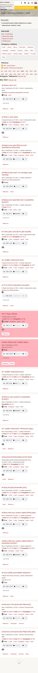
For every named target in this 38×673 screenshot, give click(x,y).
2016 (10, 74)
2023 (18, 71)
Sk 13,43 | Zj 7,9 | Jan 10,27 (18, 265)
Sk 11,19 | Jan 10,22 (14, 237)
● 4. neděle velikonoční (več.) (13, 260)
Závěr (9, 95)
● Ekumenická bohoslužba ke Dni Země (17, 457)
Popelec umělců (18, 54)
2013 (23, 74)
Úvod (5, 95)
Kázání (22, 125)
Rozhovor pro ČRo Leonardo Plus (11, 180)
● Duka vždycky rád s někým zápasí (15, 342)
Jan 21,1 (8, 404)
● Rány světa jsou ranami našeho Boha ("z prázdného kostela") (17, 542)
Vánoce (15, 47)
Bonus (12, 109)
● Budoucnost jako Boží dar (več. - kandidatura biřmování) (14, 146)
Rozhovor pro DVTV (7, 347)
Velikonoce (5, 109)
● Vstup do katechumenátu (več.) (14, 487)
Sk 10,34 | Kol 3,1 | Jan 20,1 (18, 639)
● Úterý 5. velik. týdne (10, 117)
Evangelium (16, 125)
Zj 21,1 (6, 207)
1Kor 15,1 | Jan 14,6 (13, 319)
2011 (31, 74)
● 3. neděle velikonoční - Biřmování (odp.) (17, 429)
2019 (35, 71)
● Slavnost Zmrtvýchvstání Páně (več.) (16, 604)
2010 (35, 74)
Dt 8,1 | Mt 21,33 (13, 464)
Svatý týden (14, 623)
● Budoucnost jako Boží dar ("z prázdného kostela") (18, 201)
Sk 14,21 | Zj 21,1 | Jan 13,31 (19, 152)
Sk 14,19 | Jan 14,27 (14, 122)
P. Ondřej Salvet (6, 41)
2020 (31, 71)
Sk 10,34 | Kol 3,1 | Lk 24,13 (18, 611)
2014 (18, 74)
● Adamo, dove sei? (9, 85)
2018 (2, 74)
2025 (9, 71)
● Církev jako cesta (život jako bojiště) (16, 232)
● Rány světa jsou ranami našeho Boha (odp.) (19, 512)
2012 (27, 74)
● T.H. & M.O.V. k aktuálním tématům (15, 285)
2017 (6, 74)
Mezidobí (13, 50)
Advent (9, 47)
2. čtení (15, 155)
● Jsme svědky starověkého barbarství (16, 573)
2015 (14, 74)
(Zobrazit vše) (22, 76)
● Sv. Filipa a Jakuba (9, 314)
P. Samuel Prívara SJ (7, 38)
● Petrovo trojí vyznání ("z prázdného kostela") (16, 398)
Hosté (4, 449)
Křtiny (27, 654)
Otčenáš (26, 54)
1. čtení (10, 125)
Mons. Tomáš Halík (7, 34)
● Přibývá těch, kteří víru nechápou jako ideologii (17, 174)
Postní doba (22, 47)
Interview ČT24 (6, 580)
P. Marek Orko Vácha (7, 36)
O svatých (33, 54)
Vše (2, 71)
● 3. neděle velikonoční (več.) (13, 372)
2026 (5, 71)
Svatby (26, 50)
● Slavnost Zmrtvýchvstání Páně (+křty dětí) (18, 632)
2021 (26, 71)
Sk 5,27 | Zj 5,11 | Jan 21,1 (18, 377)
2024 (14, 71)
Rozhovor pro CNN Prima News (10, 290)
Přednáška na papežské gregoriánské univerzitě (15, 92)
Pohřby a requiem (7, 54)
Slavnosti (21, 623)
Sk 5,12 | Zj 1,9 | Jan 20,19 (18, 492)
